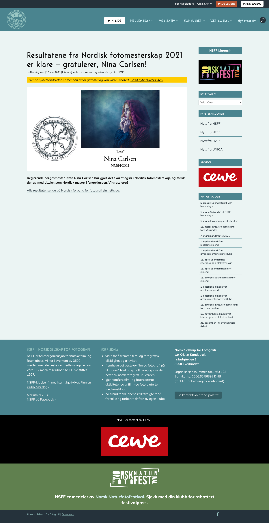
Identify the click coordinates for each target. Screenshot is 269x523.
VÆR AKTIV (167, 21)
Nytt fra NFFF (116, 72)
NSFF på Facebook (40, 399)
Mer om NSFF (36, 395)
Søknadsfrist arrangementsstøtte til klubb (216, 252)
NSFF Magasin (220, 50)
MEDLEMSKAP (140, 21)
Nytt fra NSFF (210, 123)
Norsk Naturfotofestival (120, 496)
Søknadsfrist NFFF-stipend (216, 270)
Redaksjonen (37, 72)
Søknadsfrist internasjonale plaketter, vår (216, 261)
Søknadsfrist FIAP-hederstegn (216, 204)
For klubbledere (184, 3)
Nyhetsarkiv (247, 21)
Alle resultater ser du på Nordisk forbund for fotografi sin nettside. (73, 190)
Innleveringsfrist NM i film (219, 220)
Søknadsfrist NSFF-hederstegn (216, 214)
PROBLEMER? (226, 3)
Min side (115, 21)
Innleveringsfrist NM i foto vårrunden (217, 228)
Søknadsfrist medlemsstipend (211, 243)
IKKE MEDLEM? (252, 3)
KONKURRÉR (193, 21)
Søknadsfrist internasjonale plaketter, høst (216, 315)
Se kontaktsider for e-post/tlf (198, 395)
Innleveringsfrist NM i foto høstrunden (219, 306)
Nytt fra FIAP (210, 141)
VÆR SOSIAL (219, 21)
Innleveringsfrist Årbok (217, 324)
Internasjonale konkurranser (77, 72)
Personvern (68, 514)
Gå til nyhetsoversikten (146, 80)
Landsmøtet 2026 (215, 235)
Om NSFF (203, 3)
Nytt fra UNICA (211, 149)
